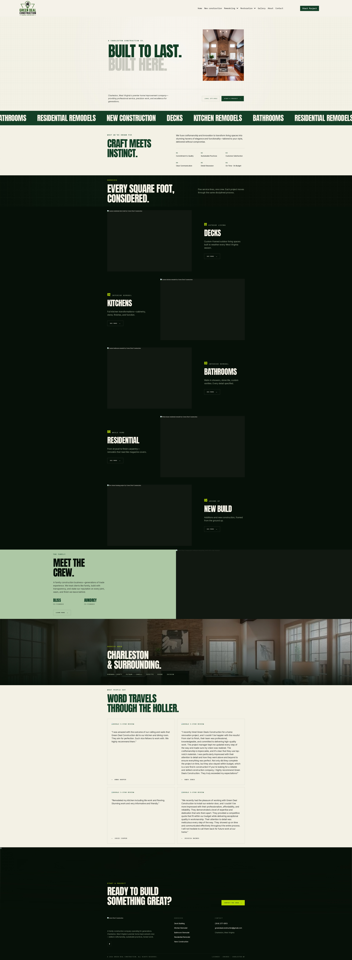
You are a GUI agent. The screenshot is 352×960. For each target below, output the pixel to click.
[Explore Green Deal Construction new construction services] (149, 515)
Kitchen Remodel (180, 928)
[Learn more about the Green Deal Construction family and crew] (264, 584)
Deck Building (179, 923)
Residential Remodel (182, 937)
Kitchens (119, 303)
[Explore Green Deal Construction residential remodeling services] (202, 446)
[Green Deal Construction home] (121, 921)
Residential (123, 440)
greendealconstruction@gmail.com (228, 928)
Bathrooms (220, 371)
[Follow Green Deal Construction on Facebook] (109, 944)
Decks (212, 233)
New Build (218, 508)
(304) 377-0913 (221, 923)
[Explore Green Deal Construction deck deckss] (149, 240)
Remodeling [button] (230, 8)
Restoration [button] (247, 8)
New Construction (181, 942)
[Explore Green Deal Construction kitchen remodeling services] (202, 309)
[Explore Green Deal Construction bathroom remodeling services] (149, 378)
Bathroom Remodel (181, 933)
